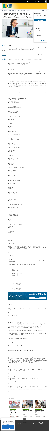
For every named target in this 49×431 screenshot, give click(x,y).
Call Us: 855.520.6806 (43, 10)
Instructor (3, 50)
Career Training (19, 423)
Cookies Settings (8, 428)
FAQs (3, 52)
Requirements (4, 48)
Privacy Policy (7, 424)
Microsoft (10, 10)
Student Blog (41, 423)
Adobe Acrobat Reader (12, 249)
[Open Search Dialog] (46, 1)
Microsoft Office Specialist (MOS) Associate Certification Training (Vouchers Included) (40, 411)
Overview (3, 45)
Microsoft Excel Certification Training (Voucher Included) (27, 411)
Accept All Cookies (7, 426)
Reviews (3, 53)
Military (34, 423)
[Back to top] (24, 422)
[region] (8, 424)
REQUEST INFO (43, 40)
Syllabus (10, 96)
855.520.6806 (4, 59)
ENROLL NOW (40, 20)
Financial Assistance (35, 424)
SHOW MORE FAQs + (11, 364)
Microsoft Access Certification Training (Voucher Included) (13, 411)
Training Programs (6, 10)
